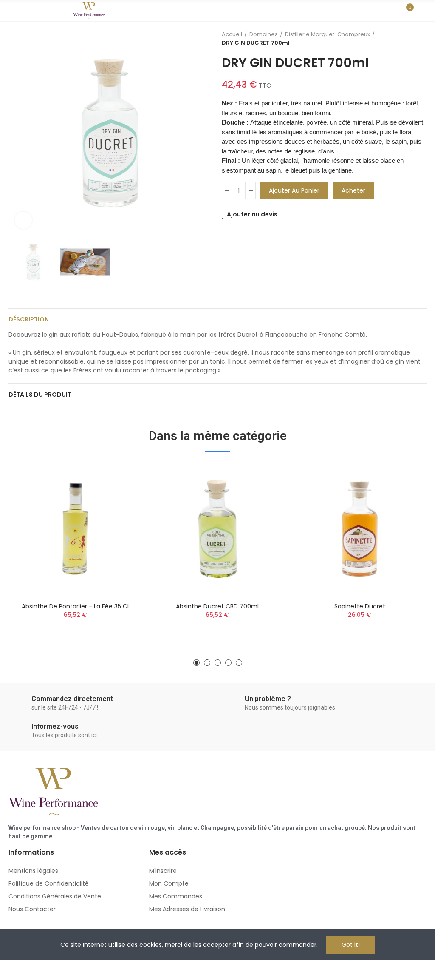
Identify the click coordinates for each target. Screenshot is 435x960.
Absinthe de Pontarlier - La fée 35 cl (75, 606)
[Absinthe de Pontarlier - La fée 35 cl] (75, 529)
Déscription (28, 319)
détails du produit (39, 394)
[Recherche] (391, 10)
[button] (16, 132)
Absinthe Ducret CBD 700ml (217, 606)
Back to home (409, 38)
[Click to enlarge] (23, 220)
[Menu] (12, 10)
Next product (420, 38)
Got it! (351, 944)
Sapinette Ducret (359, 606)
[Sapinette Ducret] (360, 529)
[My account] (422, 10)
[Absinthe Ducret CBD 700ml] (218, 529)
